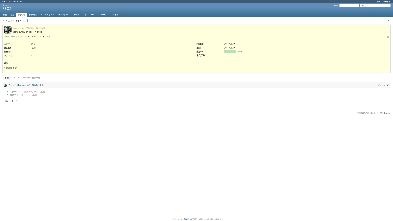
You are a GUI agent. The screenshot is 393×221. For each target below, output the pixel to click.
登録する (386, 1)
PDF (381, 113)
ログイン (378, 1)
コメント (15, 77)
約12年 (24, 36)
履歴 (7, 77)
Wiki (92, 14)
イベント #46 (19, 28)
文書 (85, 14)
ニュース (75, 14)
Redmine (188, 219)
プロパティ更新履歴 (31, 77)
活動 (12, 14)
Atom (388, 113)
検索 (336, 5)
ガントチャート (47, 14)
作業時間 (33, 14)
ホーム (4, 1)
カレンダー (63, 14)
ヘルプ (22, 1)
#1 (388, 85)
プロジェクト (13, 1)
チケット (22, 14)
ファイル (115, 14)
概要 (5, 14)
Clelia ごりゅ (9, 36)
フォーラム (102, 14)
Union (5, 5)
